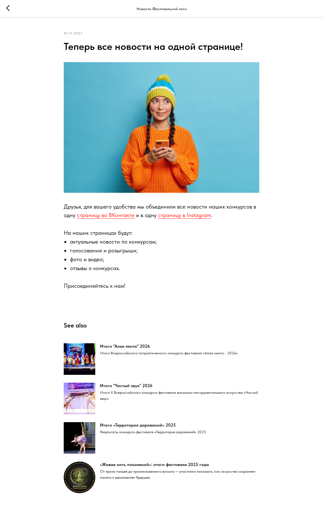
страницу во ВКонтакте (105, 215)
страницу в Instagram (184, 215)
